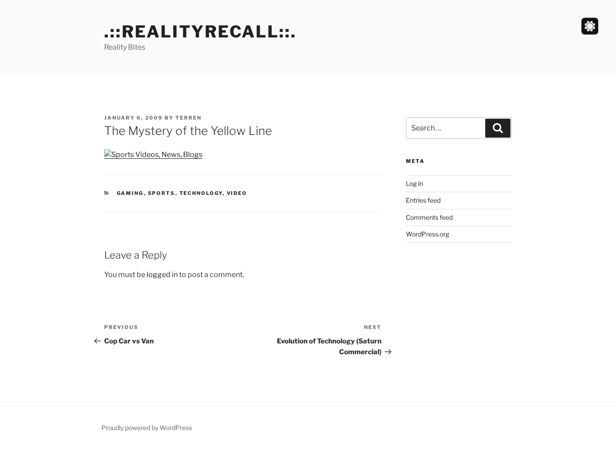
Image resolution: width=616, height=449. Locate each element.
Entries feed (423, 200)
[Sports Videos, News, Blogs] (153, 154)
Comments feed (429, 217)
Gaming (130, 193)
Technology (201, 193)
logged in (162, 274)
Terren (188, 118)
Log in (414, 183)
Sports (161, 193)
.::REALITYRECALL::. (200, 32)
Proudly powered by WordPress (146, 427)
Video (237, 193)
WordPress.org (427, 234)
